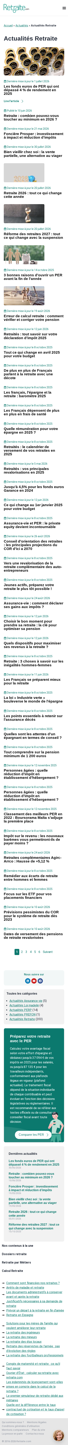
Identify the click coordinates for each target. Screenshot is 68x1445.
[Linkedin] (27, 981)
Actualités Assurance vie (25, 1001)
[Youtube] (34, 981)
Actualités (21, 25)
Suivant (48, 952)
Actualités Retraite (22, 1019)
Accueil (8, 25)
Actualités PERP (20, 1010)
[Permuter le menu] (64, 8)
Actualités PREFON (22, 1014)
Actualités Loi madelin (24, 1005)
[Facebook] (40, 981)
